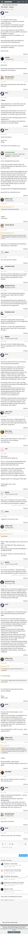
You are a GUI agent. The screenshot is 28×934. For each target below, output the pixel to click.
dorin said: (4, 666)
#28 (27, 792)
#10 (27, 271)
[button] (2, 844)
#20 (27, 530)
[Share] (25, 17)
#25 (27, 709)
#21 (27, 567)
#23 (27, 609)
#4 (27, 97)
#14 (27, 359)
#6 (27, 158)
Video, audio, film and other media (13, 865)
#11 (27, 290)
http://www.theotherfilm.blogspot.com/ (12, 388)
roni (5, 871)
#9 (27, 257)
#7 (27, 203)
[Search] (26, 1)
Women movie (8, 889)
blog (18, 146)
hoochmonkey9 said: (7, 207)
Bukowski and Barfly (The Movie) (14, 882)
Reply (26, 54)
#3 (27, 81)
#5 (27, 134)
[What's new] (23, 1)
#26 (27, 742)
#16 (27, 436)
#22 (27, 586)
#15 (27, 416)
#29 (27, 818)
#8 (27, 229)
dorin (3, 9)
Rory (5, 890)
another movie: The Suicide (12, 870)
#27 (27, 776)
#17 (27, 453)
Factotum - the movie (10, 864)
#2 (27, 62)
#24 (27, 663)
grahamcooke (7, 877)
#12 (27, 317)
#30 (27, 833)
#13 (27, 341)
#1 (27, 17)
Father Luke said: (6, 533)
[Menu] (2, 1)
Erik (5, 865)
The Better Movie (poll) (11, 876)
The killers (20, 729)
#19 (27, 516)
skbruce (5, 884)
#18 (27, 497)
